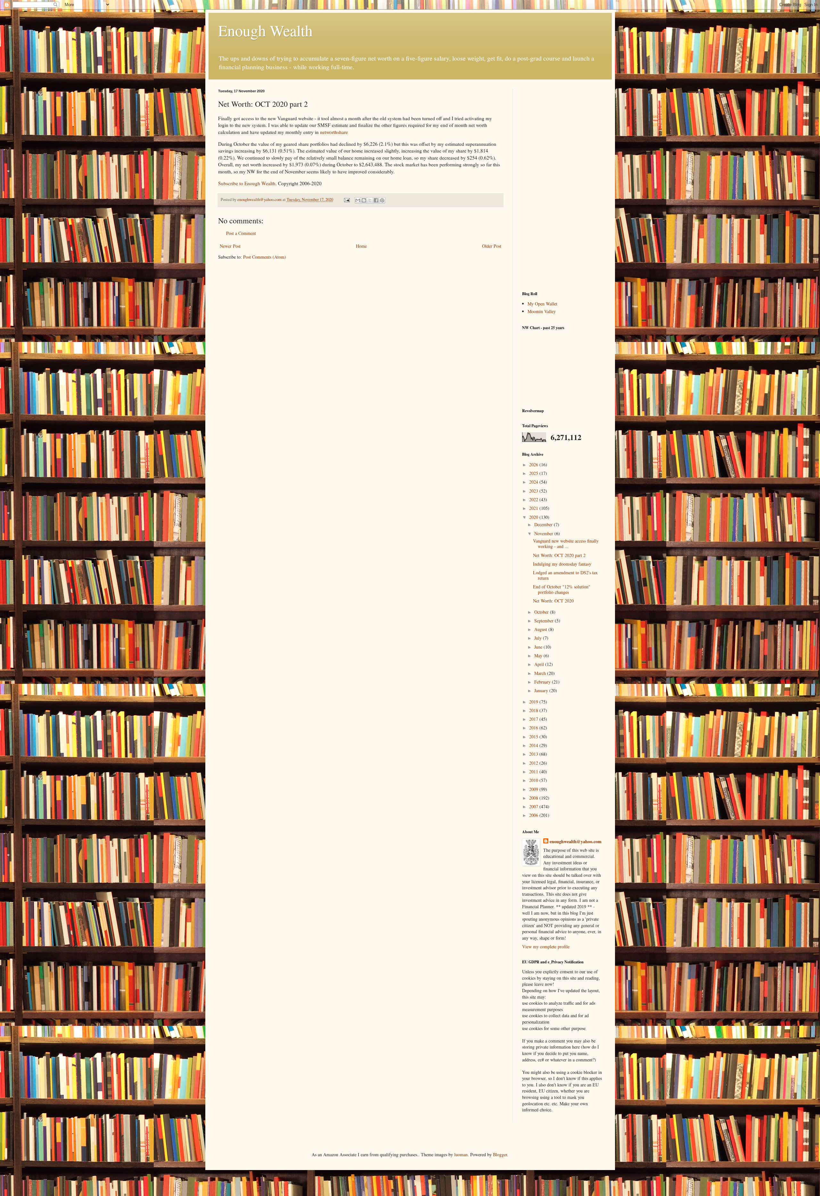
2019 (534, 702)
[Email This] (358, 200)
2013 (534, 754)
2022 (534, 499)
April (539, 664)
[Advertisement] (562, 185)
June (539, 647)
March (540, 673)
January (541, 690)
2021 (534, 508)
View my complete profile (546, 946)
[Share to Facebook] (376, 200)
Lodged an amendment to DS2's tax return (565, 575)
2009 (534, 789)
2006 (534, 815)
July (538, 638)
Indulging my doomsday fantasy (562, 564)
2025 (534, 473)
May (539, 655)
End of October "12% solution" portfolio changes (561, 589)
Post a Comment (241, 233)
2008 (534, 798)
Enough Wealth (265, 30)
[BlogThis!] (364, 200)
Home (361, 246)
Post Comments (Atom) (264, 257)
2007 (534, 806)
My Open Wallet (542, 304)
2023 (534, 491)
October (542, 612)
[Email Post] (346, 199)
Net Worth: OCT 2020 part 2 (559, 555)
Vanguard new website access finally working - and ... (566, 543)
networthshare (334, 132)
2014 (534, 745)
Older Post (491, 246)
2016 (534, 728)
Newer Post (230, 246)
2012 (534, 763)
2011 (534, 771)
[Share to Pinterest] (382, 200)
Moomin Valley (542, 311)
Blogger (500, 1154)
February (543, 682)
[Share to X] (370, 200)
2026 (534, 464)
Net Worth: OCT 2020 (553, 601)
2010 (534, 780)
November (544, 533)
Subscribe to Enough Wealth (246, 183)
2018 (534, 710)
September (544, 621)
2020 (534, 517)
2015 (534, 737)
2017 (534, 719)
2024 (534, 482)
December (544, 524)
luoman (461, 1154)
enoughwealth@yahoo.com (576, 841)
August (541, 629)
